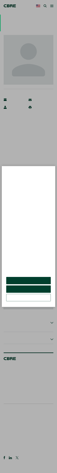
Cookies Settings (28, 297)
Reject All (28, 289)
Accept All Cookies (28, 280)
